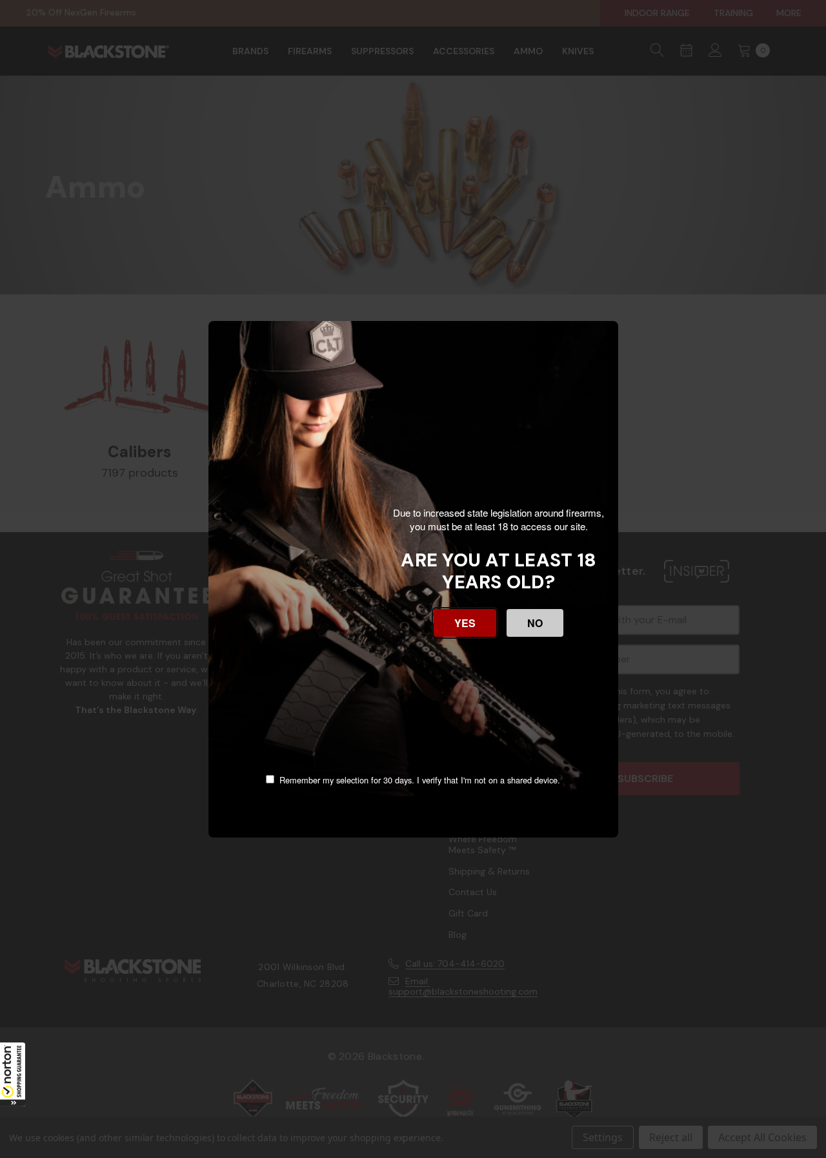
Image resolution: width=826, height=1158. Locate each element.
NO (535, 622)
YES (465, 622)
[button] (13, 1074)
